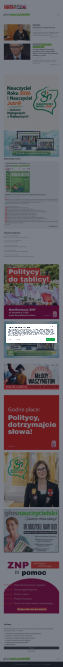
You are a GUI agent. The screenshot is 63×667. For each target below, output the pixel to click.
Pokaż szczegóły (17, 339)
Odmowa (10, 339)
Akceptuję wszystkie (50, 339)
